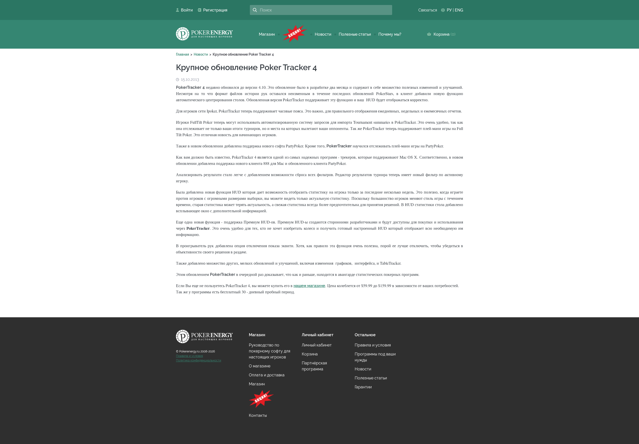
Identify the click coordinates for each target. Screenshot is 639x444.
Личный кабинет (317, 345)
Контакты (258, 415)
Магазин (267, 34)
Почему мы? (389, 34)
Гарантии (363, 387)
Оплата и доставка (267, 375)
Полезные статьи (355, 34)
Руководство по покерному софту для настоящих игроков (269, 351)
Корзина (443, 34)
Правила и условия (189, 356)
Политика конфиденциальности (198, 360)
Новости (323, 34)
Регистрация (213, 10)
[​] (294, 34)
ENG (459, 10)
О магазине (259, 366)
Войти (185, 10)
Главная (182, 54)
